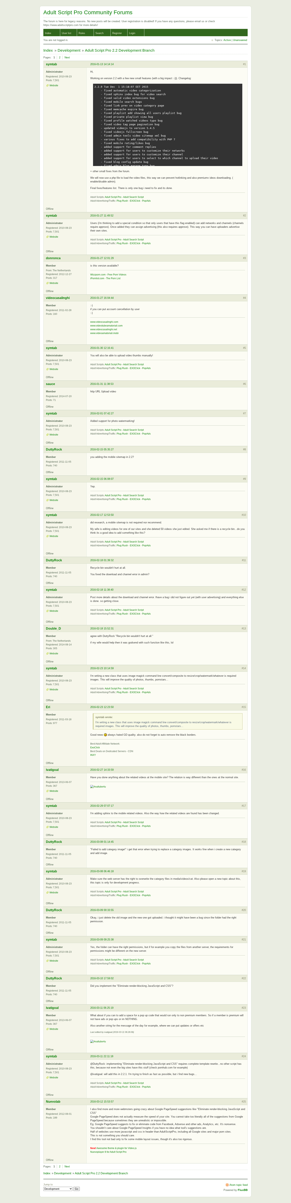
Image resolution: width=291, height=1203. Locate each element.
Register (117, 33)
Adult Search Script (133, 197)
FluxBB (243, 1190)
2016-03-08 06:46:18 (102, 871)
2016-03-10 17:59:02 (102, 978)
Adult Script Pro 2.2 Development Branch (120, 50)
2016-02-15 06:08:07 (102, 478)
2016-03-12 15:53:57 (102, 1101)
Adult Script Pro (113, 197)
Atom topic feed (238, 1184)
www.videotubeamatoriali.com (106, 325)
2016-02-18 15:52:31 (102, 628)
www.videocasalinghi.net (103, 329)
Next (67, 57)
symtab (51, 64)
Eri (48, 707)
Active (227, 40)
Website (53, 85)
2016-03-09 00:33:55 (102, 910)
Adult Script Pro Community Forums (87, 12)
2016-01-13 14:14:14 (102, 64)
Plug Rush (122, 200)
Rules (82, 33)
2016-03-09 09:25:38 (102, 939)
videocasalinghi (58, 298)
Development (69, 50)
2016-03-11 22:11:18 (101, 1056)
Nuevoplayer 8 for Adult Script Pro (108, 1152)
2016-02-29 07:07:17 (102, 805)
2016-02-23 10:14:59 (102, 668)
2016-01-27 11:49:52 (101, 215)
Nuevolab (53, 1101)
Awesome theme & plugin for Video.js (116, 1148)
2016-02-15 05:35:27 (102, 449)
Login (132, 33)
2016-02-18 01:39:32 (102, 560)
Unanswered (240, 40)
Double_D (53, 628)
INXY (93, 755)
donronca (53, 258)
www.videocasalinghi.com (104, 322)
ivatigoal (52, 769)
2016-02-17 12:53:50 (102, 514)
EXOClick (135, 200)
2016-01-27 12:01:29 (102, 258)
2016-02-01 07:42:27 (102, 413)
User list (66, 33)
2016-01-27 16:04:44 (102, 297)
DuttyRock (54, 449)
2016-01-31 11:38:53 (101, 383)
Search (99, 33)
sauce (50, 384)
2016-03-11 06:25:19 (101, 1007)
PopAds (146, 200)
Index (48, 33)
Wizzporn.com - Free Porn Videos (108, 274)
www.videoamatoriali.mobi (104, 333)
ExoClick (95, 747)
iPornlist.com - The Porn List (105, 278)
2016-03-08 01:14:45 (102, 841)
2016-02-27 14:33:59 (102, 769)
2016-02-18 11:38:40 (101, 589)
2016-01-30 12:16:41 (102, 347)
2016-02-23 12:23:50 (102, 707)
